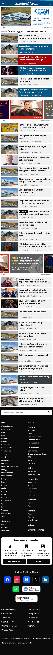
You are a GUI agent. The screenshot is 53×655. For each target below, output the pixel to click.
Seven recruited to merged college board (31, 323)
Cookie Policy (34, 609)
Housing (4, 485)
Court (3, 457)
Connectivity (6, 447)
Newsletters (33, 520)
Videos (31, 525)
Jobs (30, 468)
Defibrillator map (36, 529)
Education (33, 63)
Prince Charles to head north (32, 311)
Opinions (5, 521)
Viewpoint (5, 530)
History (4, 482)
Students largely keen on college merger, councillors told (34, 180)
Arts (3, 432)
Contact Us (6, 613)
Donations (33, 617)
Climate (4, 441)
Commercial (34, 447)
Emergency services (9, 466)
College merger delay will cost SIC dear (35, 234)
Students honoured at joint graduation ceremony (32, 302)
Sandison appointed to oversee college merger (34, 158)
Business (5, 438)
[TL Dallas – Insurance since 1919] (26, 263)
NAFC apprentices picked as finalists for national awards (32, 69)
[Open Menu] (3, 3)
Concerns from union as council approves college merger (34, 367)
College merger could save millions (31, 388)
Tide (29, 506)
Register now (14, 561)
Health (4, 479)
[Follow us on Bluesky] (26, 579)
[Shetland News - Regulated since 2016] (26, 598)
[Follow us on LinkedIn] (45, 579)
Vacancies (32, 471)
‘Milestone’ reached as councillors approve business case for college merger (34, 214)
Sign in (39, 561)
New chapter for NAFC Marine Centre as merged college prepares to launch (32, 60)
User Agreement (9, 625)
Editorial (31, 422)
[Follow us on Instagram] (17, 579)
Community (36, 250)
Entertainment (7, 472)
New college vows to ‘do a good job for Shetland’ (34, 47)
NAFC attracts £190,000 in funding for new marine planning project (34, 38)
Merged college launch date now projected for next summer (34, 201)
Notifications (34, 621)
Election (4, 463)
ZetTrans (31, 463)
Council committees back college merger (35, 378)
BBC (29, 457)
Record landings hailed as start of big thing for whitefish (33, 399)
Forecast (31, 503)
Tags (30, 514)
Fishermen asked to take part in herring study (34, 80)
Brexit (3, 435)
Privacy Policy (7, 629)
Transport (5, 510)
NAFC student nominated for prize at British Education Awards (35, 245)
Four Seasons (33, 443)
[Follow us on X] (36, 579)
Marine (33, 41)
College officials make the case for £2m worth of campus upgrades (33, 92)
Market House (33, 460)
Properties (33, 479)
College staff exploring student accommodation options (33, 345)
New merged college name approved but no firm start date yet (34, 282)
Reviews (4, 527)
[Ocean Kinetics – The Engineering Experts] (26, 16)
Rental (30, 485)
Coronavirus (6, 451)
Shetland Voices (34, 436)
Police (3, 494)
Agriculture (5, 429)
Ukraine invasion (8, 513)
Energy (4, 469)
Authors (31, 517)
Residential (32, 482)
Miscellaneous (33, 495)
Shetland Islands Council (37, 454)
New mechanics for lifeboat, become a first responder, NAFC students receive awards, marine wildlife (34, 294)
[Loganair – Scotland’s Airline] (26, 109)
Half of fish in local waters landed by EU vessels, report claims (35, 126)
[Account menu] (50, 3)
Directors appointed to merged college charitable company (34, 169)
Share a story (7, 621)
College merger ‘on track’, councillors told (31, 191)
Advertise (5, 617)
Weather (4, 516)
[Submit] (48, 412)
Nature (4, 491)
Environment (33, 339)
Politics (4, 497)
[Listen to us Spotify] (16, 589)
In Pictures (32, 430)
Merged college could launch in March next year (33, 223)
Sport (3, 507)
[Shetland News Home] (26, 5)
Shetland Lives (34, 439)
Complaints (33, 613)
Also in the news (36, 296)
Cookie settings (8, 609)
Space (4, 504)
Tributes (31, 433)
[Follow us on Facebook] (7, 579)
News (4, 31)
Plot (29, 491)
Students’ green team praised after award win (33, 334)
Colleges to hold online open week (32, 136)
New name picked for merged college (32, 147)
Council (4, 454)
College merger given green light (34, 355)
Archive (31, 510)
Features (32, 427)
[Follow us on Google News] (31, 589)
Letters (4, 524)
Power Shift (6, 500)
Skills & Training (34, 474)
